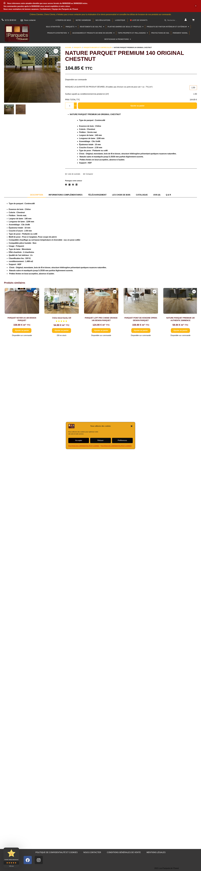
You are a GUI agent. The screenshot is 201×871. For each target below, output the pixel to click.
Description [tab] (36, 195)
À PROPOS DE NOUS (63, 20)
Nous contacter (30, 20)
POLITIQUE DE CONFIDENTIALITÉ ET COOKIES (83, 446)
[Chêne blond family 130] (61, 301)
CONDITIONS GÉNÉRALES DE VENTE (124, 852)
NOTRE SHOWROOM (83, 20)
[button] (131, 426)
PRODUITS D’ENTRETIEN (57, 33)
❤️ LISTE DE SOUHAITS (138, 20)
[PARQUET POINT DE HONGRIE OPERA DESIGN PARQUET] (140, 301)
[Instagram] (39, 860)
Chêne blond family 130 (60, 318)
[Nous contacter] (22, 20)
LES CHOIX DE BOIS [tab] (121, 195)
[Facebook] (66, 184)
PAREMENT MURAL (180, 33)
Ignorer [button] (196, 6)
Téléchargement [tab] (97, 195)
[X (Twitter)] (69, 184)
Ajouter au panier (137, 106)
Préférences (122, 440)
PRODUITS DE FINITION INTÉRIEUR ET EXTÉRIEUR (167, 27)
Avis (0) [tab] (156, 195)
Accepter (78, 440)
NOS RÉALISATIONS (102, 20)
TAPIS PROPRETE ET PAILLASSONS (132, 33)
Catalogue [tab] (142, 195)
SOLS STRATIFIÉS (53, 27)
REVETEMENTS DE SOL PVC (91, 27)
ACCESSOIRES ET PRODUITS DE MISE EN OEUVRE (92, 33)
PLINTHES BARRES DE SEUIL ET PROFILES (124, 27)
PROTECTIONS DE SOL (160, 33)
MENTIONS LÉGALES (156, 852)
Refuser (100, 440)
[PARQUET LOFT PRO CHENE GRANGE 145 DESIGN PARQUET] (100, 301)
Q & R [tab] (168, 195)
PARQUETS (70, 27)
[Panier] (193, 20)
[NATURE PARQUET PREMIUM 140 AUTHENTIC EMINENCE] (180, 301)
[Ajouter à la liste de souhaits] (35, 291)
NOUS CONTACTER (92, 852)
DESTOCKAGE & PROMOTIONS (116, 39)
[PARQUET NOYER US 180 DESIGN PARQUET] (21, 301)
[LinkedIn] (76, 184)
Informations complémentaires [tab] (65, 195)
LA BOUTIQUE (120, 20)
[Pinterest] (73, 184)
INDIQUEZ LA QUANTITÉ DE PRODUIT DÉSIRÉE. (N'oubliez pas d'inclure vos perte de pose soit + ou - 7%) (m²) (108, 87)
